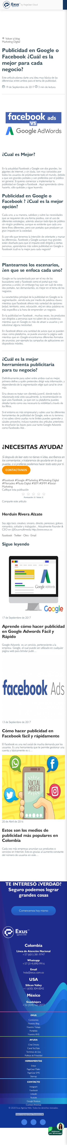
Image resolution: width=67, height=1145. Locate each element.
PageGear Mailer (33, 1069)
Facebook (7, 535)
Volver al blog (12, 38)
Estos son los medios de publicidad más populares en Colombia (30, 835)
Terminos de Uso (33, 1052)
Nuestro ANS (33, 1034)
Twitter (17, 535)
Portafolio (33, 1030)
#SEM (35, 483)
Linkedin (33, 1094)
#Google (20, 480)
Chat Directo (33, 1044)
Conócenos (33, 1020)
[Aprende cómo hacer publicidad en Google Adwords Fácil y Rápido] (33, 614)
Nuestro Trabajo (33, 1027)
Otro (26, 535)
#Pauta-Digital (23, 483)
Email (33, 535)
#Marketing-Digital (49, 480)
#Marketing (31, 480)
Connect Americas (33, 1104)
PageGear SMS (33, 1072)
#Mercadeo (8, 483)
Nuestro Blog (33, 1023)
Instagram (33, 1086)
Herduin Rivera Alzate (22, 514)
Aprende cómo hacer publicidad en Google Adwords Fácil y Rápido (33, 631)
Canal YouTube (33, 1048)
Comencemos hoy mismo (33, 910)
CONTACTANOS (16, 470)
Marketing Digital (11, 41)
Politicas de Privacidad (33, 1055)
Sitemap (33, 1076)
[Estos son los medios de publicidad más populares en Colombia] (33, 818)
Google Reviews (33, 1101)
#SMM (43, 483)
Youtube (33, 1097)
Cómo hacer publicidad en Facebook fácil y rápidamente (30, 733)
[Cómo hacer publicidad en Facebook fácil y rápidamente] (33, 719)
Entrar (33, 1065)
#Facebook (8, 480)
